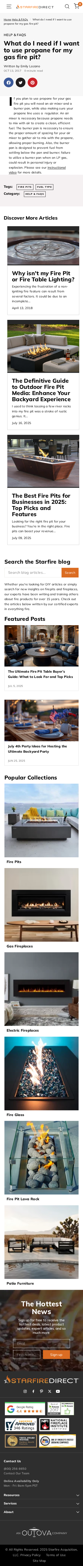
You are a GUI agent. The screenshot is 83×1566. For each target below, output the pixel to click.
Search (70, 573)
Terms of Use (56, 1555)
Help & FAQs (20, 19)
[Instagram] (25, 1391)
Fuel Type (44, 187)
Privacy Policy (30, 1555)
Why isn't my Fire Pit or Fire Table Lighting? (43, 276)
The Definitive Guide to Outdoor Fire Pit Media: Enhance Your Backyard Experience (41, 390)
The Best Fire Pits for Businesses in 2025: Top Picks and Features (41, 505)
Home (7, 19)
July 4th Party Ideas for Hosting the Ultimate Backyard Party (37, 749)
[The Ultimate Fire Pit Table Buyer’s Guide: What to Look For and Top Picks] (41, 645)
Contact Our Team (16, 1473)
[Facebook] (33, 1391)
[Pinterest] (41, 1391)
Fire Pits (25, 187)
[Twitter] (50, 1391)
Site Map (39, 1561)
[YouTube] (58, 1391)
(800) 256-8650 (15, 1468)
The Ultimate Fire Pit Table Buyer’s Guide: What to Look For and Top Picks (40, 674)
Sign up (56, 1354)
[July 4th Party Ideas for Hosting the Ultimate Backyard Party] (41, 720)
